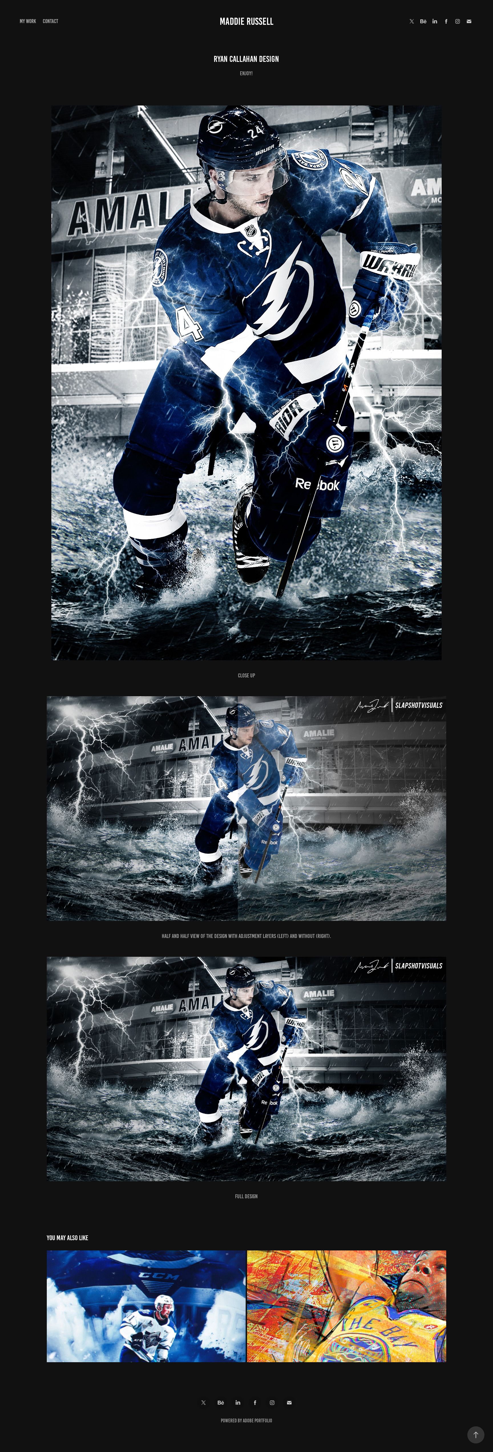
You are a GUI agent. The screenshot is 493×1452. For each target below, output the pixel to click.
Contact (50, 21)
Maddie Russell (246, 21)
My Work (28, 21)
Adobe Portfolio (257, 1420)
